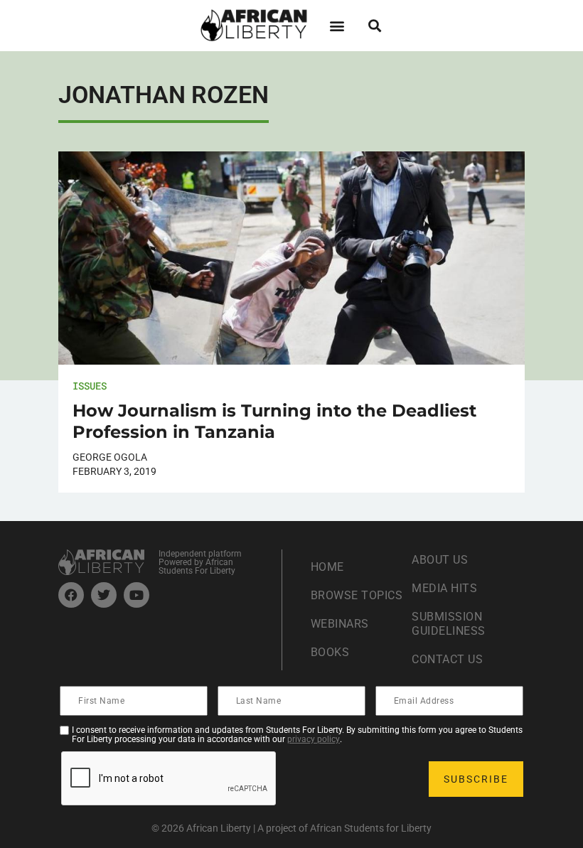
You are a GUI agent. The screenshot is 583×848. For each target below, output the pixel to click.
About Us (440, 560)
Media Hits (444, 588)
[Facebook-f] (71, 595)
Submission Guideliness (449, 624)
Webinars (340, 623)
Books (330, 652)
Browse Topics (357, 595)
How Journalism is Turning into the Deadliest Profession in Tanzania (274, 421)
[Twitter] (104, 595)
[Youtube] (136, 595)
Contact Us (447, 659)
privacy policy (313, 739)
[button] (336, 25)
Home (327, 567)
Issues (90, 385)
